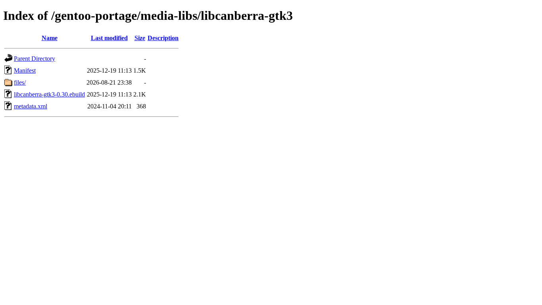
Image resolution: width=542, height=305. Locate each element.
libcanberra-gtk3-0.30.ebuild (49, 94)
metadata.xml (30, 106)
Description (163, 38)
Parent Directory (34, 58)
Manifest (25, 70)
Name (50, 38)
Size (140, 38)
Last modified (109, 38)
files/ (20, 82)
